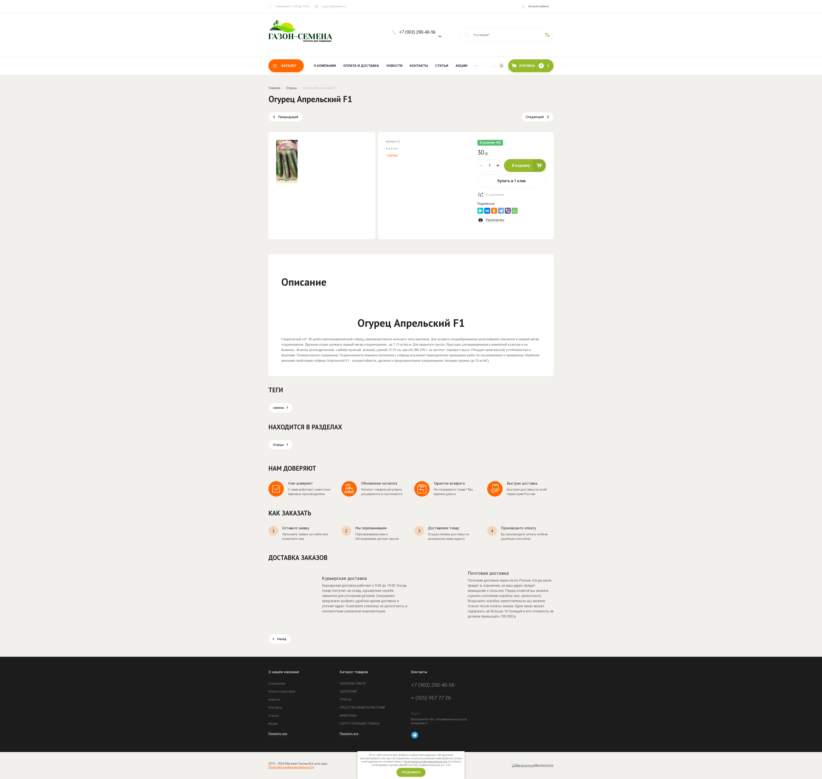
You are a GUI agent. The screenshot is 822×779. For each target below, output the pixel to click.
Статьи (441, 66)
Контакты (419, 66)
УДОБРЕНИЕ (348, 691)
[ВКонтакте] (487, 211)
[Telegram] (501, 211)
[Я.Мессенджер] (480, 211)
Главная (274, 88)
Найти (466, 35)
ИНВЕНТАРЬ (348, 715)
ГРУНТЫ (345, 699)
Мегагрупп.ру (544, 765)
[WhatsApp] (515, 211)
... (476, 65)
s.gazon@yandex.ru (333, 6)
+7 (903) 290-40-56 (417, 32)
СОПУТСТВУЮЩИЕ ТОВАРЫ (359, 723)
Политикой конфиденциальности (425, 761)
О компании (325, 66)
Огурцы (291, 88)
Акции (461, 66)
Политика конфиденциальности (291, 767)
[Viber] (508, 211)
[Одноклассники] (494, 211)
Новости (394, 66)
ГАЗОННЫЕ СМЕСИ (353, 683)
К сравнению (495, 194)
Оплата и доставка (361, 66)
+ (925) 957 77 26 (431, 698)
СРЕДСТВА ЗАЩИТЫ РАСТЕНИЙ (362, 707)
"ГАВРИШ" (392, 155)
